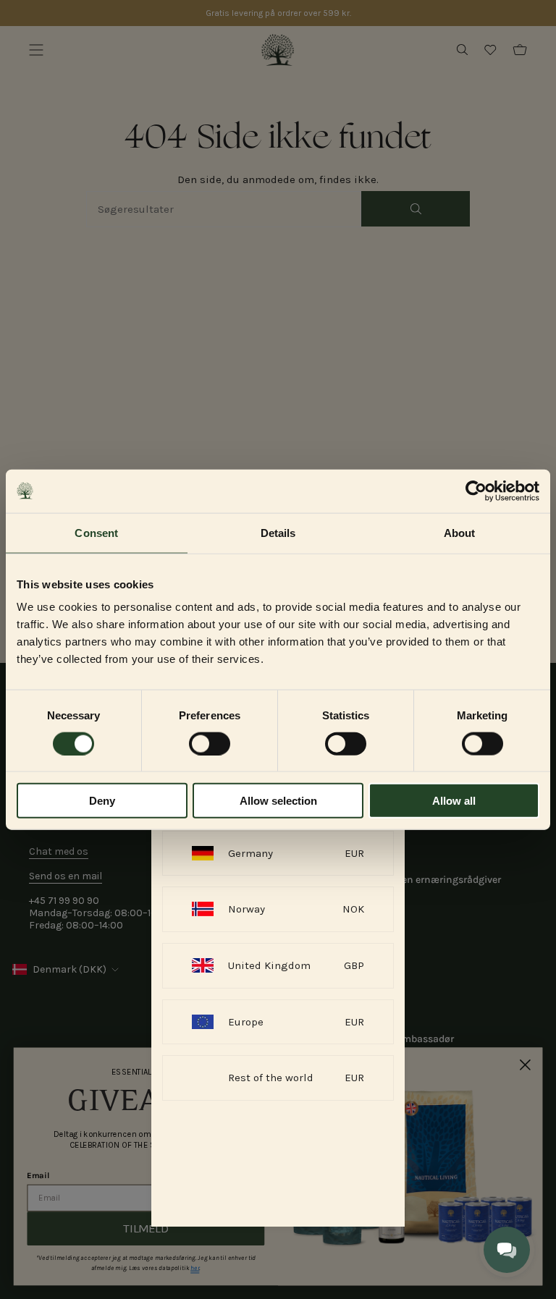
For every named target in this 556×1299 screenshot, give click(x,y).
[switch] (209, 743)
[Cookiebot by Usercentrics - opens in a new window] (476, 491)
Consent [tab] (96, 532)
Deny (102, 801)
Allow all (454, 801)
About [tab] (460, 532)
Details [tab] (278, 532)
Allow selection (278, 801)
